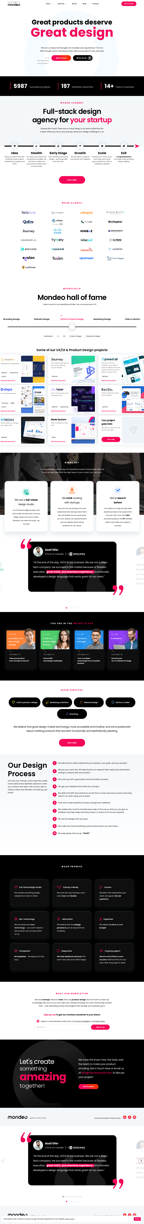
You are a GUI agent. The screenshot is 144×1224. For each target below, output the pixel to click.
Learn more (69, 1219)
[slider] (72, 327)
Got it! (137, 1219)
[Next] (141, 1160)
